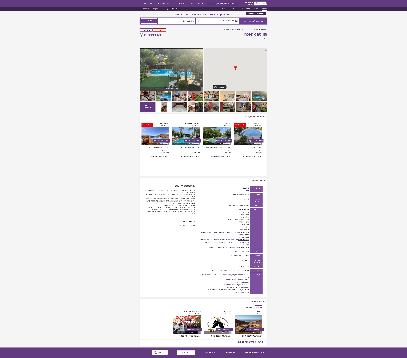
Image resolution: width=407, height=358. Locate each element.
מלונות (224, 9)
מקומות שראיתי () (183, 3)
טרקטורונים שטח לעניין (192, 312)
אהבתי (160, 30)
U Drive (259, 312)
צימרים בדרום (254, 29)
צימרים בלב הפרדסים (192, 123)
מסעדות (155, 9)
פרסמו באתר (147, 3)
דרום (265, 38)
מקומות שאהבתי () (164, 3)
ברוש (225, 125)
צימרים (264, 9)
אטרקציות (146, 9)
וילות (256, 9)
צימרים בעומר (241, 29)
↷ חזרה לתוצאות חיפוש (256, 14)
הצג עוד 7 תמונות (147, 107)
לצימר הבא (147, 30)
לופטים (233, 9)
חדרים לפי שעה (245, 9)
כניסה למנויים (186, 352)
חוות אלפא (227, 312)
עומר (260, 38)
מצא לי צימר (173, 9)
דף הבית (264, 29)
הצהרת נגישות (210, 353)
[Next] (264, 147)
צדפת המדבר (257, 123)
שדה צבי (193, 125)
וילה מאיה (227, 123)
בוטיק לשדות (164, 123)
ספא (163, 9)
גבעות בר (255, 125)
